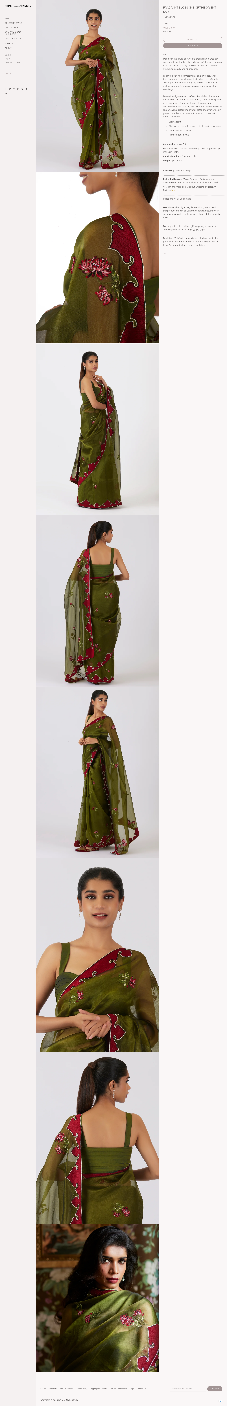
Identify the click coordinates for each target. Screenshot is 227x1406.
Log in (7, 59)
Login (132, 1389)
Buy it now (193, 46)
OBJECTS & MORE (13, 39)
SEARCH (8, 55)
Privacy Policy (81, 1389)
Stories (9, 43)
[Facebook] (5, 89)
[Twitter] (10, 89)
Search (43, 1389)
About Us (53, 1389)
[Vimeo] (22, 89)
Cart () (8, 73)
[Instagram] (18, 89)
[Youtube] (26, 89)
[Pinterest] (14, 89)
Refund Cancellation (118, 1389)
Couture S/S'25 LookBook (13, 33)
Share (166, 253)
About (8, 48)
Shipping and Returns (98, 1389)
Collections (11, 28)
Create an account (12, 62)
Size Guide (167, 32)
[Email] (5, 93)
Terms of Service (66, 1389)
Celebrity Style (13, 23)
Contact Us (141, 1389)
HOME (8, 18)
